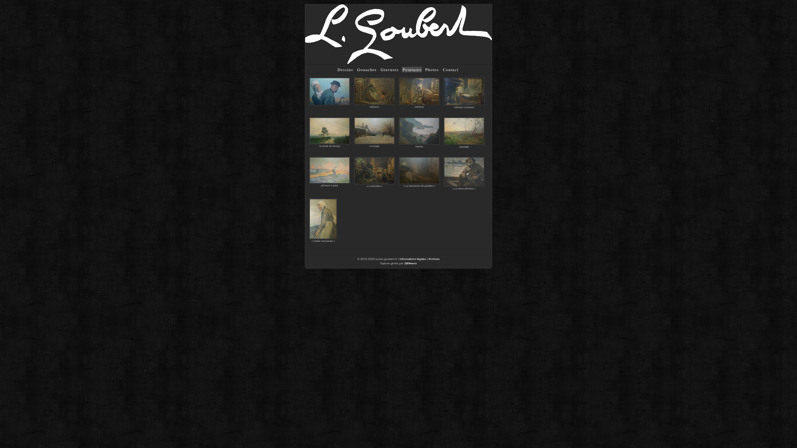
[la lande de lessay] (329, 130)
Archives (434, 259)
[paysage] (464, 131)
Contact (450, 69)
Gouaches (367, 69)
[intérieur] (374, 91)
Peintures (412, 69)
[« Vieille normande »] (323, 219)
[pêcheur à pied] (329, 170)
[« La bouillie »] (374, 170)
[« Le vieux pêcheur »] (464, 172)
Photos (432, 69)
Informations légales (413, 259)
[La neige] (374, 130)
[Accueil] (398, 63)
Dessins (345, 69)
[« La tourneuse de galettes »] (419, 170)
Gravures (390, 69)
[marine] (419, 131)
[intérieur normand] (464, 92)
